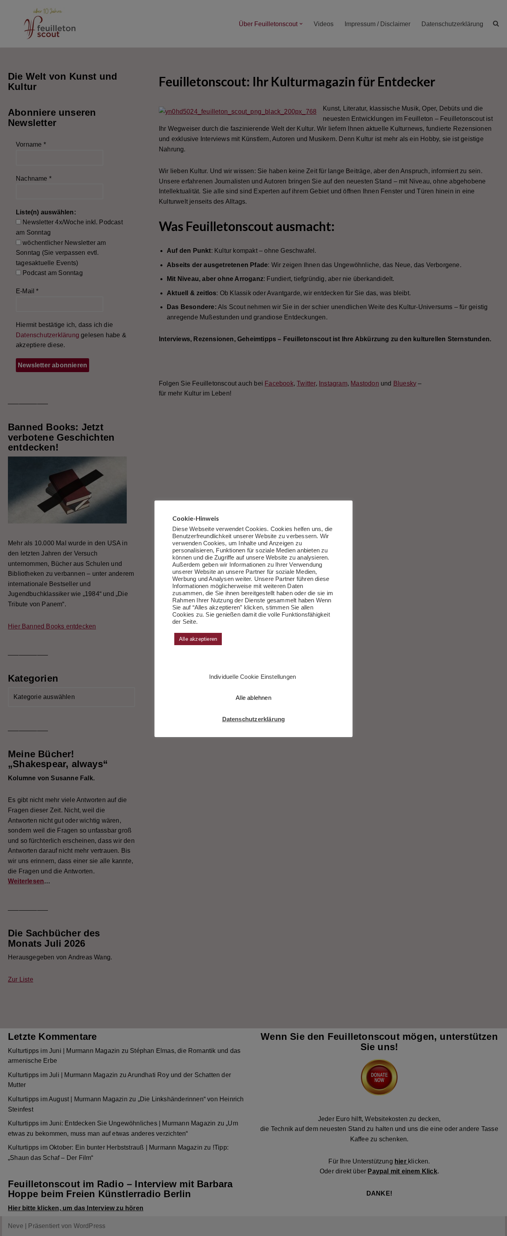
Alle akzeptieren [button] (198, 639)
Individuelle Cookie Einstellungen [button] (252, 676)
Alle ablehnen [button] (253, 697)
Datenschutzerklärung (253, 719)
